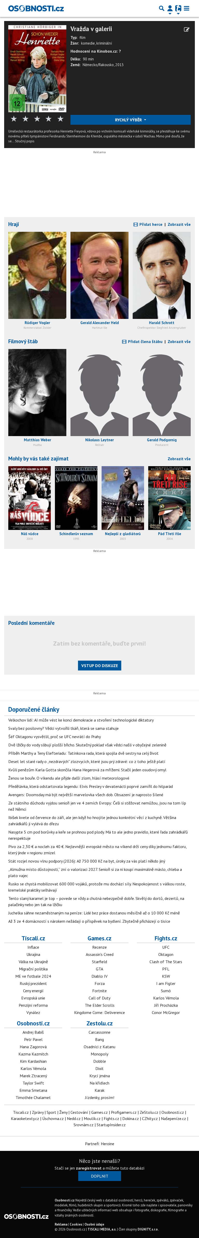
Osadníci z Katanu (99, 1046)
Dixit (99, 1068)
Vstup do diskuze (99, 665)
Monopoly (99, 1054)
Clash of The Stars (166, 961)
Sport (51, 1112)
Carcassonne (99, 1032)
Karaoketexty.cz (25, 1118)
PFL (165, 968)
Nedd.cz (74, 1118)
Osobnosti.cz (33, 1023)
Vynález (33, 1012)
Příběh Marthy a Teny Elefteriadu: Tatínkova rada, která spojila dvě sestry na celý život (83, 753)
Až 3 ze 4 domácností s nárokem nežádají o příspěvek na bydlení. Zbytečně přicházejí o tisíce (89, 921)
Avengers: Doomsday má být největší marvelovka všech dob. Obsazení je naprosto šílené (85, 794)
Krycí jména (99, 1075)
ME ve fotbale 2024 (33, 976)
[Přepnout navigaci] (170, 8)
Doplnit (99, 1176)
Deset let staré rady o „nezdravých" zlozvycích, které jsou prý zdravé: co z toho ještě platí (86, 761)
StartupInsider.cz (111, 1124)
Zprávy (38, 1112)
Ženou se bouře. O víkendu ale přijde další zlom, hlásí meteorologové (68, 778)
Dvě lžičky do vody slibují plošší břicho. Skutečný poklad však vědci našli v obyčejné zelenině (87, 744)
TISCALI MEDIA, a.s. (102, 1229)
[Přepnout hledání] (162, 8)
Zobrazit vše (179, 224)
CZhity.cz (150, 1118)
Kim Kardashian (33, 1061)
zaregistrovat (89, 1168)
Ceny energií (33, 990)
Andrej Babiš (33, 1032)
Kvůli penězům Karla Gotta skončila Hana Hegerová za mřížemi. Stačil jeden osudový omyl (87, 769)
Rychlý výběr (129, 119)
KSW (166, 976)
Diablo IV (99, 976)
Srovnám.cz (84, 1124)
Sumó (166, 990)
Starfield (99, 961)
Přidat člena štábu (144, 341)
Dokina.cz (130, 1118)
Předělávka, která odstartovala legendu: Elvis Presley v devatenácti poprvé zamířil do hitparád (90, 786)
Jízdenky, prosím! (99, 1097)
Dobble (99, 1061)
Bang (99, 1039)
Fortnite (99, 990)
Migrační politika (33, 968)
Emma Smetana (33, 1090)
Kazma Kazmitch (33, 1054)
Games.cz (99, 938)
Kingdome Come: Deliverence (99, 1012)
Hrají (13, 224)
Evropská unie (33, 998)
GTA (99, 968)
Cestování (79, 1112)
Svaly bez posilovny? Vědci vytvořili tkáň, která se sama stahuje (63, 728)
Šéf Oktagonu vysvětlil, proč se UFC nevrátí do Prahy (54, 736)
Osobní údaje (94, 1224)
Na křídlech (99, 1083)
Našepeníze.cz (173, 1118)
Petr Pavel (33, 1039)
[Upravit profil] (187, 29)
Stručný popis (24, 141)
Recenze (99, 947)
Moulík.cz (92, 1118)
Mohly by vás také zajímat (38, 458)
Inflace (33, 947)
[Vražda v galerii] (37, 68)
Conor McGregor (166, 1012)
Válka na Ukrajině (33, 961)
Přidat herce (150, 224)
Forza (100, 983)
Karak (99, 1090)
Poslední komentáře (31, 622)
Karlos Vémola (166, 998)
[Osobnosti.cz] (36, 8)
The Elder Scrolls (100, 1005)
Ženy (63, 1112)
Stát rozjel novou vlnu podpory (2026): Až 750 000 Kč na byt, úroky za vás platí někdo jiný (86, 861)
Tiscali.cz (33, 938)
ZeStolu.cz (149, 1112)
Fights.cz (166, 938)
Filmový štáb (23, 341)
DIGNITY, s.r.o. (148, 1229)
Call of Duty (99, 998)
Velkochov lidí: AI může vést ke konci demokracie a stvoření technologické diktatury (81, 720)
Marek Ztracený (33, 1075)
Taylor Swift (33, 1083)
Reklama (61, 1224)
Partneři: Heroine (99, 1143)
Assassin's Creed (99, 954)
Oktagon (165, 954)
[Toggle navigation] (186, 8)
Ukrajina (33, 954)
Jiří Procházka (166, 1005)
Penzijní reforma (33, 1005)
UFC (165, 947)
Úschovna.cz (53, 1118)
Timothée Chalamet (33, 1097)
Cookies (76, 1224)
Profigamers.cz (124, 1112)
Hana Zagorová (33, 1046)
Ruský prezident (33, 983)
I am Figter (165, 983)
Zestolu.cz (100, 1023)
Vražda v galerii (91, 29)
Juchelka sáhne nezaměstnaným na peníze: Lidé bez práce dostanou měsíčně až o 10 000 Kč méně (94, 912)
